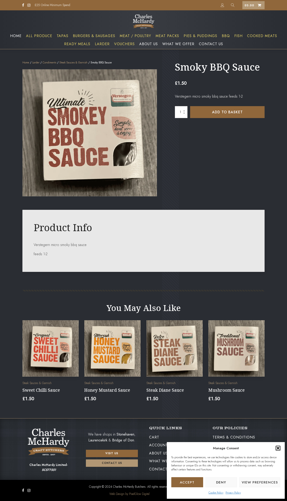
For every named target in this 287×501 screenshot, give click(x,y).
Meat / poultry (135, 35)
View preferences (260, 482)
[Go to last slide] (26, 363)
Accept (187, 482)
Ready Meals (77, 44)
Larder (102, 44)
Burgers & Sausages (94, 35)
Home (16, 35)
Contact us (112, 463)
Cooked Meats (262, 35)
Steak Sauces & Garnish (73, 62)
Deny (221, 482)
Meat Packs (167, 35)
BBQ (226, 35)
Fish (238, 35)
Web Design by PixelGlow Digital (129, 494)
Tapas (62, 35)
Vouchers (124, 44)
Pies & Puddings (200, 35)
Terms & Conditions (234, 437)
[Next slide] (261, 363)
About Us (148, 44)
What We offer (178, 44)
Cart (154, 437)
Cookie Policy (216, 493)
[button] (278, 448)
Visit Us (111, 453)
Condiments (49, 62)
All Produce (39, 35)
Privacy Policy (233, 493)
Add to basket (227, 112)
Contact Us (211, 44)
